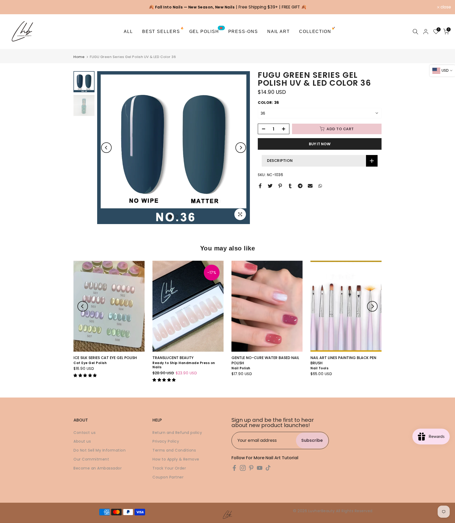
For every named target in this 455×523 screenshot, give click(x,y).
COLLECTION (317, 31)
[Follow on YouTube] (260, 468)
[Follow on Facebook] (234, 468)
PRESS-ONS (243, 31)
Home (79, 56)
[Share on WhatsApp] (320, 185)
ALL (128, 31)
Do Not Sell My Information (99, 450)
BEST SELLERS (163, 31)
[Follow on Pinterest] (251, 468)
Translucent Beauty (173, 357)
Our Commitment (91, 459)
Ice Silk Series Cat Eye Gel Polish (105, 357)
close (12, 7)
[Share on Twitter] (270, 185)
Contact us (84, 432)
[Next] (240, 147)
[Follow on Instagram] (243, 468)
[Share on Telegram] (300, 185)
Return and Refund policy (177, 432)
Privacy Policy (165, 441)
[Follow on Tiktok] (268, 468)
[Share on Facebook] (260, 185)
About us (82, 441)
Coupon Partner (168, 477)
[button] (85, 375)
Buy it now (319, 144)
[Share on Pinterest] (280, 185)
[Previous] (106, 147)
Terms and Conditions (174, 450)
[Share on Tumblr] (290, 185)
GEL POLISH (206, 31)
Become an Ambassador (97, 468)
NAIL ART (278, 31)
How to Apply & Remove (175, 459)
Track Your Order (169, 468)
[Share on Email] (310, 185)
